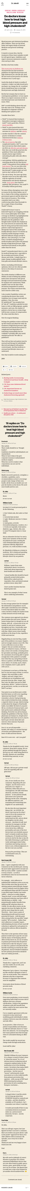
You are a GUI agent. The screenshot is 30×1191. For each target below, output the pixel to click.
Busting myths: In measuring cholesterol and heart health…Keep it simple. (16, 380)
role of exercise (10, 142)
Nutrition (20, 12)
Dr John (10, 30)
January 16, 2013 (20, 30)
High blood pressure (9, 399)
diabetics (13, 131)
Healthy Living (11, 12)
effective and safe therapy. (19, 148)
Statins (10, 401)
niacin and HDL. (7, 125)
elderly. (24, 131)
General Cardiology (18, 10)
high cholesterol (19, 399)
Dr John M (15, 3)
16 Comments (16, 32)
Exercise (8, 10)
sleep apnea (11, 182)
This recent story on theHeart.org (12, 69)
